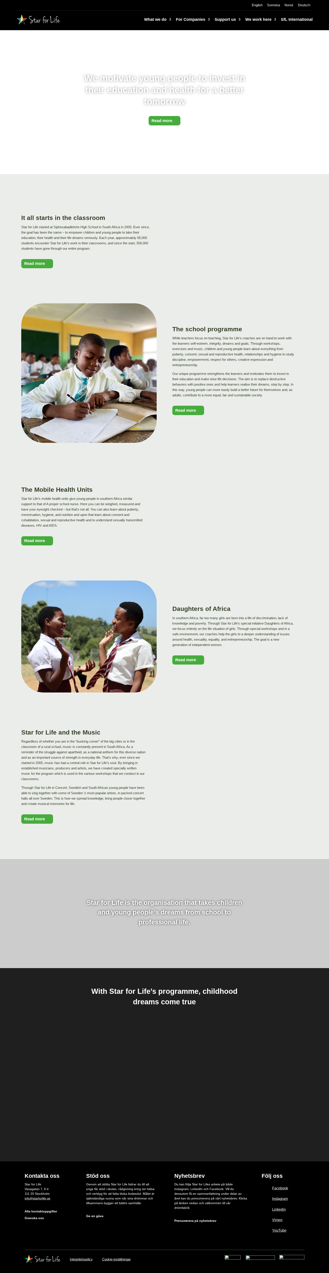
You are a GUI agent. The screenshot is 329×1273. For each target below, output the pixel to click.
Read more (162, 120)
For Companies (190, 19)
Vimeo (277, 1220)
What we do (155, 19)
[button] (32, 1076)
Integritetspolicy (81, 1259)
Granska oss (34, 1218)
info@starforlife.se (37, 1198)
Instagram (280, 1199)
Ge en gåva (94, 1216)
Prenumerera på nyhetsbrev (195, 1220)
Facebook (280, 1188)
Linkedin (279, 1209)
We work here (258, 19)
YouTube (279, 1230)
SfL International (297, 19)
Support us (225, 19)
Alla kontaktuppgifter (41, 1211)
